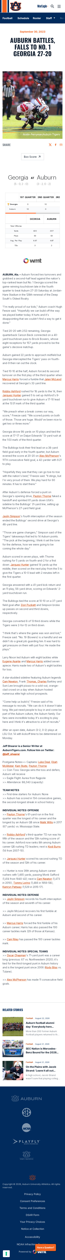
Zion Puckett (28, 605)
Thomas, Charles (37, 681)
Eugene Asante (12, 661)
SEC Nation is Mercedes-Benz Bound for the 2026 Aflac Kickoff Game (41, 1052)
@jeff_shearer (11, 754)
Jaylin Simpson (11, 516)
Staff (49, 18)
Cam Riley (13, 939)
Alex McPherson (49, 455)
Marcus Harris (11, 379)
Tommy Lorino (21, 882)
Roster (37, 18)
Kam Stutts (21, 765)
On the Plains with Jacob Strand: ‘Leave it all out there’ (41, 1070)
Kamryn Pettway (12, 886)
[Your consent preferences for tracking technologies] (6, 1253)
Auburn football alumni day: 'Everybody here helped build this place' (40, 1026)
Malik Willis (46, 822)
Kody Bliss (51, 967)
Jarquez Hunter (12, 395)
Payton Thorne (42, 496)
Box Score (30, 156)
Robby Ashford (12, 391)
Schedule (23, 18)
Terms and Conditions (33, 1207)
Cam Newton (10, 681)
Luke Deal (44, 761)
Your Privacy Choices (32, 1221)
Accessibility (32, 1236)
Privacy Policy (32, 1194)
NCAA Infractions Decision (32, 1244)
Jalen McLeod (52, 379)
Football (29, 1018)
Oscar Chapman (16, 955)
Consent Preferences (32, 1201)
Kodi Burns (54, 846)
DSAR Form (32, 1214)
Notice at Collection (32, 1228)
